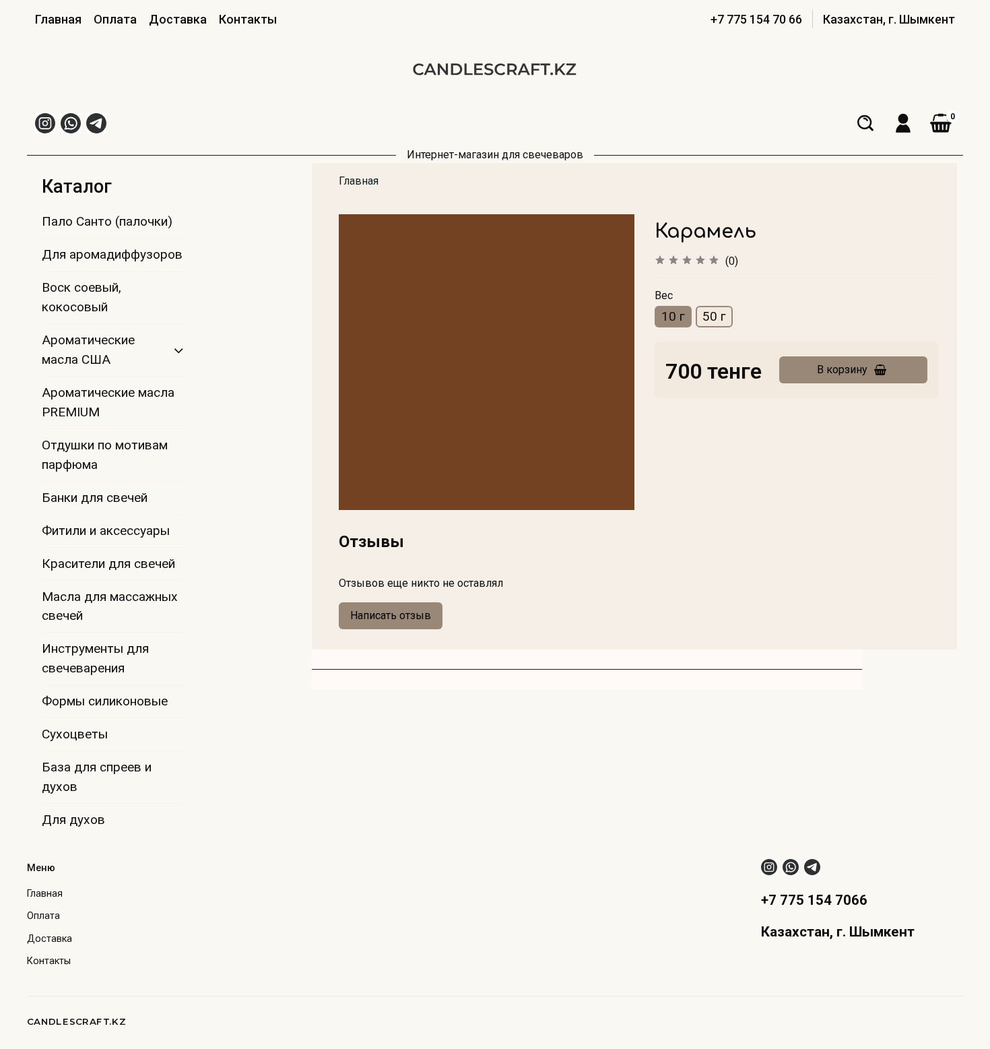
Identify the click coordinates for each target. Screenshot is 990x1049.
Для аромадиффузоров (112, 254)
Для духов (73, 819)
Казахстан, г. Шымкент (889, 19)
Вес (664, 295)
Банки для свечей (94, 497)
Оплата (115, 19)
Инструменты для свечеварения (95, 658)
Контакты (248, 19)
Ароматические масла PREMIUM (108, 402)
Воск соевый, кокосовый (81, 297)
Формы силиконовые (105, 701)
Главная (58, 19)
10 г (673, 316)
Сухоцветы (75, 734)
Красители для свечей (108, 563)
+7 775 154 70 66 (756, 19)
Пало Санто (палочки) (107, 221)
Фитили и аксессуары (106, 530)
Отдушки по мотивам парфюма (105, 454)
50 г (714, 316)
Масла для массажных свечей (110, 606)
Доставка (178, 19)
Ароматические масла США (88, 349)
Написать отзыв (390, 615)
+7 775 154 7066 (814, 900)
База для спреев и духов (97, 776)
